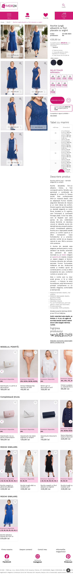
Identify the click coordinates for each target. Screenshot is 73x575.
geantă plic (57, 257)
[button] (2, 371)
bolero (64, 255)
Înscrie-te (55, 47)
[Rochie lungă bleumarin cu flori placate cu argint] (53, 62)
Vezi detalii (53, 115)
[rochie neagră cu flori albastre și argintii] (60, 62)
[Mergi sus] (68, 570)
